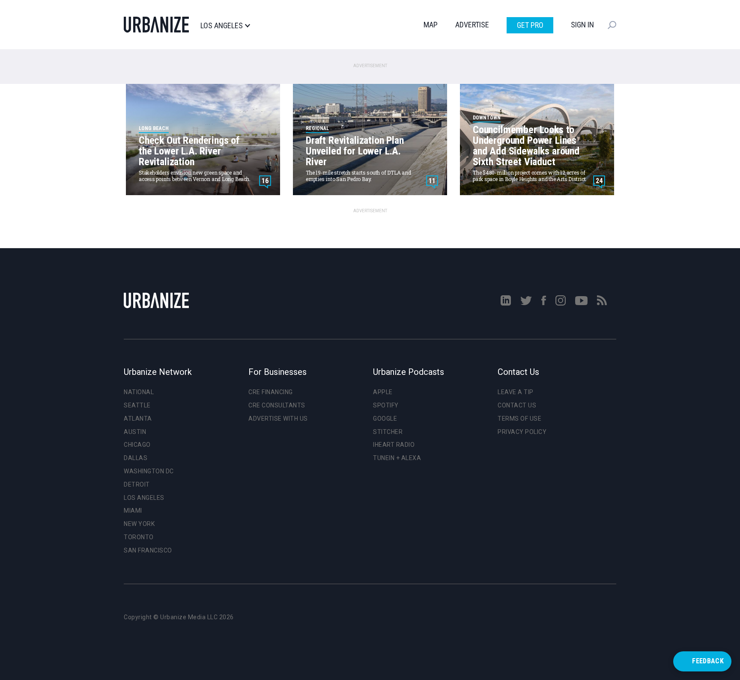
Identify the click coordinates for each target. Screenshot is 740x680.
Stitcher (388, 431)
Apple (383, 392)
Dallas (135, 457)
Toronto (139, 537)
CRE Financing (270, 392)
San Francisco (148, 550)
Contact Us (517, 405)
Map (431, 24)
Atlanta (138, 418)
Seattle (137, 405)
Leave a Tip (516, 392)
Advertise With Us (278, 418)
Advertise (472, 24)
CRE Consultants (276, 405)
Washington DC (149, 471)
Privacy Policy (522, 431)
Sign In (582, 24)
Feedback (708, 661)
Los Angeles (221, 26)
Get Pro (530, 25)
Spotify (386, 405)
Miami (133, 510)
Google (385, 418)
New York (139, 523)
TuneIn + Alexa (397, 457)
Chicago (137, 444)
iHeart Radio (394, 444)
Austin (135, 431)
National (139, 392)
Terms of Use (519, 418)
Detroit (137, 484)
